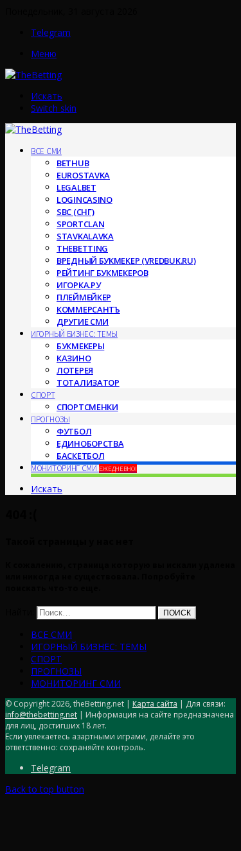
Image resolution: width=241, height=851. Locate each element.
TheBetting (82, 248)
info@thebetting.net (41, 714)
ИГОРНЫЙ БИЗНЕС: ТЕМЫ (74, 334)
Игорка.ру (78, 285)
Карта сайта (154, 703)
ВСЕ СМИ (46, 151)
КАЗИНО (74, 358)
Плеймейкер (84, 297)
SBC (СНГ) (75, 212)
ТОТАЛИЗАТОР (88, 382)
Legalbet (76, 187)
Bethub (73, 163)
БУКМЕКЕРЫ (80, 346)
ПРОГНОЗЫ (50, 419)
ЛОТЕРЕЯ (75, 370)
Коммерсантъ (88, 309)
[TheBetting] (33, 75)
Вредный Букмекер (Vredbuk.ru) (126, 260)
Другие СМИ (83, 321)
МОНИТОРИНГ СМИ (84, 468)
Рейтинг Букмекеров (102, 273)
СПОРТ (43, 395)
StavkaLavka (85, 236)
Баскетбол (80, 455)
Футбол (74, 431)
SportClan (80, 224)
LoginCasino (84, 199)
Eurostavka (83, 175)
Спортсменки (87, 407)
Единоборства (90, 443)
